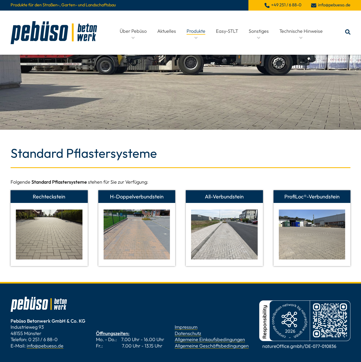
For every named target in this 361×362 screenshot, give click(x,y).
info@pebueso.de (45, 346)
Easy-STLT (227, 31)
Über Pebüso (133, 31)
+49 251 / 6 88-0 (286, 4)
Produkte (196, 31)
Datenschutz (188, 333)
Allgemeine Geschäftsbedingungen (212, 346)
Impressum (186, 327)
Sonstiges (259, 31)
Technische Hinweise (301, 31)
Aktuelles (166, 31)
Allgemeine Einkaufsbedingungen (210, 339)
